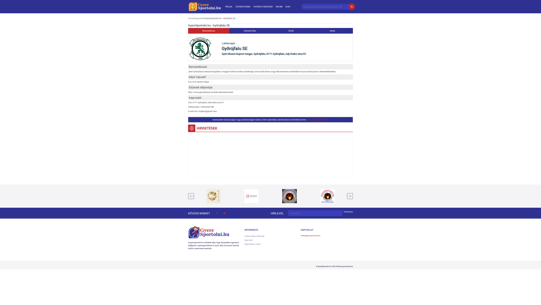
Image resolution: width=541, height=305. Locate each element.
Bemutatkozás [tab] (208, 30)
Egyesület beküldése (263, 6)
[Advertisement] (270, 155)
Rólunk (279, 6)
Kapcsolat (248, 240)
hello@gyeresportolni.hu (318, 119)
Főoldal (229, 6)
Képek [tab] (332, 30)
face (217, 213)
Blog (288, 6)
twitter (225, 213)
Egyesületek (200, 18)
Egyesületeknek (243, 6)
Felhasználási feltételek (254, 236)
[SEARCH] (351, 6)
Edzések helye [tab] (250, 30)
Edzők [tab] (291, 30)
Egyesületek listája (252, 244)
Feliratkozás (348, 212)
